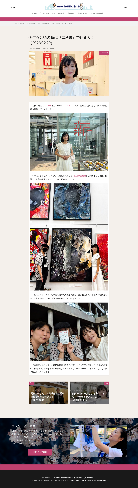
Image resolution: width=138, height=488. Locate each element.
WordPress (101, 480)
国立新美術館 (80, 175)
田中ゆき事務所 (97, 13)
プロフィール (44, 13)
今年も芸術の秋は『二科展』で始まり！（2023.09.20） (55, 24)
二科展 (68, 105)
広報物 (70, 13)
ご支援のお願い (82, 13)
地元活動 (32, 24)
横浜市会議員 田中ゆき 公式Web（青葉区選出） (76, 477)
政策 (53, 13)
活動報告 (60, 13)
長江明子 (47, 105)
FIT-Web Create (79, 480)
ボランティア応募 (40, 452)
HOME (34, 13)
